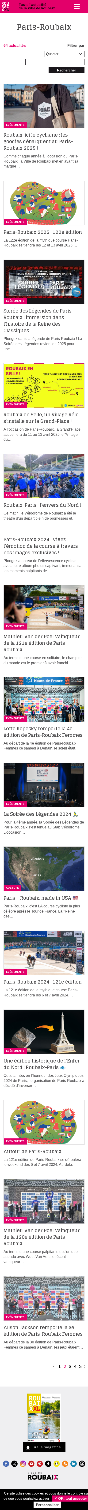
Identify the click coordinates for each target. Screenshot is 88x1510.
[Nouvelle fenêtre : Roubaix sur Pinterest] (40, 1463)
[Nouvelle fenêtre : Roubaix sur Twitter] (14, 1463)
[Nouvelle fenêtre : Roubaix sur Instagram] (23, 1463)
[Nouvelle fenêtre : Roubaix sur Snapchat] (57, 1463)
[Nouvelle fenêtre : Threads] (82, 1463)
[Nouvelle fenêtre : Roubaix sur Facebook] (6, 1463)
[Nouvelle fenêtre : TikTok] (48, 1463)
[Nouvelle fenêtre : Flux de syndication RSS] (65, 1463)
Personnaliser (47, 1505)
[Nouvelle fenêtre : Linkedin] (73, 1463)
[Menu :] (76, 6)
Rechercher (66, 70)
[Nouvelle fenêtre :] (31, 1463)
